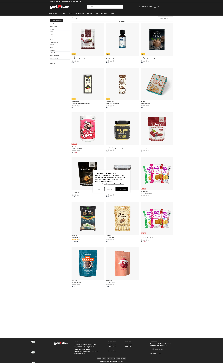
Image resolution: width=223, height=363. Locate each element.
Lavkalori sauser (54, 42)
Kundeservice (112, 344)
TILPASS (99, 189)
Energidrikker (53, 37)
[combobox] (165, 18)
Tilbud (96, 13)
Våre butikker (128, 344)
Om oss (110, 349)
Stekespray (52, 63)
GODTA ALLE (122, 189)
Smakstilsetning (54, 58)
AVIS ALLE (110, 189)
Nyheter (112, 13)
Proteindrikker (53, 53)
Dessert (52, 29)
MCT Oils (52, 45)
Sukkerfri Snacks (54, 66)
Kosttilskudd (53, 13)
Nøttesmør (52, 50)
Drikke (51, 31)
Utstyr (70, 13)
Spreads (52, 60)
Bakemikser (53, 23)
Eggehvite (52, 34)
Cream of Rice (53, 26)
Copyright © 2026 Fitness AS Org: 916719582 (111, 361)
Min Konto (128, 346)
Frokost (51, 39)
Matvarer (62, 13)
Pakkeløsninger (79, 13)
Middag (51, 47)
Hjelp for (89, 13)
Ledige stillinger (112, 351)
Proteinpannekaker (54, 55)
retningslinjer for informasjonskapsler (114, 184)
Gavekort (104, 13)
